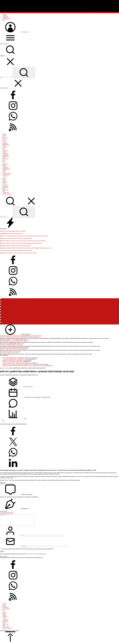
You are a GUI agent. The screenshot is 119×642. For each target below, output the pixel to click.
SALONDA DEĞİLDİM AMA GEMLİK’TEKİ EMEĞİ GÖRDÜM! (14, 349)
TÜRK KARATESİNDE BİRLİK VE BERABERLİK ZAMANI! (16, 357)
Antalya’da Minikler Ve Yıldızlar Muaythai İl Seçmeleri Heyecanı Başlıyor (18, 253)
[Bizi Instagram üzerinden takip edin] (13, 110)
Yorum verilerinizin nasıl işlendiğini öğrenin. (36, 554)
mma (11, 484)
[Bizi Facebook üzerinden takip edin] (13, 99)
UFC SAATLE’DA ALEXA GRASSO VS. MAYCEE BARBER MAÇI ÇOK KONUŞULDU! (19, 323)
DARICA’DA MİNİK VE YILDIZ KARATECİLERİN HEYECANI (13, 341)
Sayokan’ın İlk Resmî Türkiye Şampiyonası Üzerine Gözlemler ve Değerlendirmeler (22, 364)
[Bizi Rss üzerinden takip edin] (13, 131)
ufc (13, 484)
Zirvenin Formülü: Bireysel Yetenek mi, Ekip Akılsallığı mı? (16, 363)
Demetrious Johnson (5, 484)
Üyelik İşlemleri (24, 32)
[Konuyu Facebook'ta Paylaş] (13, 436)
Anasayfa (2, 368)
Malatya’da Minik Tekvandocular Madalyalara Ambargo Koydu (16, 250)
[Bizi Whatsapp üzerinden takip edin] (13, 121)
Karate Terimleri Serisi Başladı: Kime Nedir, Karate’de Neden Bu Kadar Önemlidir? (21, 243)
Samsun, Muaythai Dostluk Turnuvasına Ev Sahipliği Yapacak (16, 238)
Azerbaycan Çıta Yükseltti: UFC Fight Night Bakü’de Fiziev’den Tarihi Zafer (17, 316)
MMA (7, 368)
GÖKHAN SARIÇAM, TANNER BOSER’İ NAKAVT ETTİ (12, 321)
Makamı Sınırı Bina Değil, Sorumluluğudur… (13, 360)
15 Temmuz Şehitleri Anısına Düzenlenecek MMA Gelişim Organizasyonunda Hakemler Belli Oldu (23, 308)
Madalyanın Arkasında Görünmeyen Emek (11, 233)
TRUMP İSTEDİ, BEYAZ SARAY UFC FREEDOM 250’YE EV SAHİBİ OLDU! (17, 318)
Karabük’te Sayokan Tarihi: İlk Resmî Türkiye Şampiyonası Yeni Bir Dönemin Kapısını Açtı (24, 365)
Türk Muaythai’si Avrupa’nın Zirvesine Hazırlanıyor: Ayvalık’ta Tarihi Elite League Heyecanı (22, 241)
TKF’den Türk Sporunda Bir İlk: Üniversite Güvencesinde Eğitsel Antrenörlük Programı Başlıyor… (24, 236)
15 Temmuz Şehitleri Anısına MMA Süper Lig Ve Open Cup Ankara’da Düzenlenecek (20, 310)
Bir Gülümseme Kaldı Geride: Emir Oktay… (10, 352)
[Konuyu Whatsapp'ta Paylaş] (13, 457)
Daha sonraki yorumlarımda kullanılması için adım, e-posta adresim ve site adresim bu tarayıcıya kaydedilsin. (28, 549)
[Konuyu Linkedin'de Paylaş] (13, 467)
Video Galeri (30, 386)
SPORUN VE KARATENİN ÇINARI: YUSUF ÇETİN (13, 231)
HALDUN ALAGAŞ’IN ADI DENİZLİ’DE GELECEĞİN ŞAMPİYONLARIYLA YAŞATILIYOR (20, 337)
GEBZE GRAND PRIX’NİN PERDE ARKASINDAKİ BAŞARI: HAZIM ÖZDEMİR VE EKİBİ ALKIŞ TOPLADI (25, 248)
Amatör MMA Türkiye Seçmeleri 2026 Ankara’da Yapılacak (15, 245)
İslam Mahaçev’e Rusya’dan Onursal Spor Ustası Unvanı (13, 313)
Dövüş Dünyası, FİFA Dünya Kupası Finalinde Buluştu (12, 305)
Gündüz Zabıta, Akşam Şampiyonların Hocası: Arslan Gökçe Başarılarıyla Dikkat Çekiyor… (21, 303)
